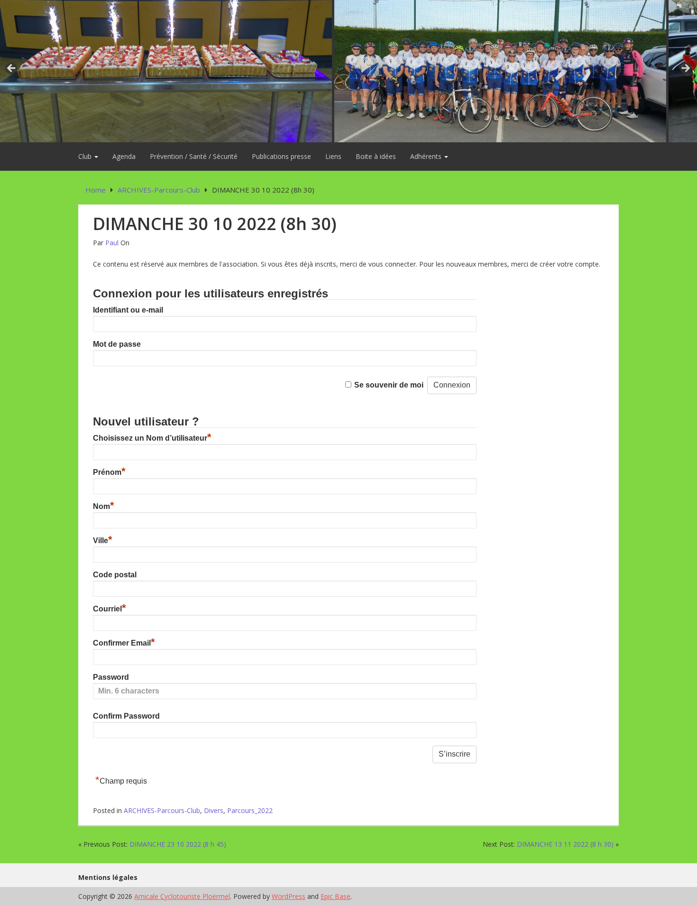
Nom (103, 506)
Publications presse (281, 156)
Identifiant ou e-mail (128, 310)
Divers (213, 810)
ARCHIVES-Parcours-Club (162, 810)
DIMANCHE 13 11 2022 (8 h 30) (565, 844)
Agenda (124, 156)
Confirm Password (126, 716)
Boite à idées (376, 156)
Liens (333, 156)
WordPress (288, 896)
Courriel (109, 609)
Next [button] (685, 69)
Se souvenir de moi (388, 385)
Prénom (109, 472)
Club (85, 156)
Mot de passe (117, 344)
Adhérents (426, 156)
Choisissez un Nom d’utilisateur (152, 438)
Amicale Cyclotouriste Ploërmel (182, 896)
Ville (102, 540)
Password (111, 677)
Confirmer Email (124, 643)
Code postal (115, 575)
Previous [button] (12, 69)
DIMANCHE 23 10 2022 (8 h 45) (177, 844)
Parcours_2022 (250, 810)
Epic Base (335, 896)
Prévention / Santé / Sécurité (194, 156)
